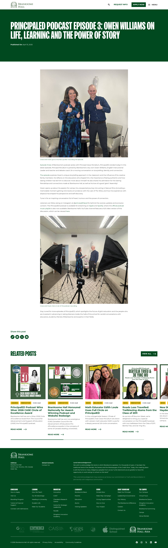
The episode (45, 175)
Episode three (45, 165)
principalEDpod (81, 203)
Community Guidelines (73, 542)
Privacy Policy (47, 542)
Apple (91, 206)
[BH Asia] (141, 529)
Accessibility (59, 542)
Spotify (100, 206)
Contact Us (46, 465)
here (68, 211)
